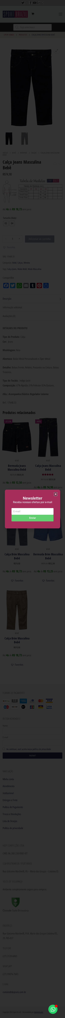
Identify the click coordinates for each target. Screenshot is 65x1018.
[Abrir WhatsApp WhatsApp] (53, 1009)
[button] (55, 494)
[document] (32, 509)
